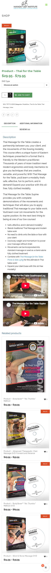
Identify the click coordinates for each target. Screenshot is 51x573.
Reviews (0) (25, 129)
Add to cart (24, 95)
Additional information (31, 123)
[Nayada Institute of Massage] (25, 5)
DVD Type (6, 81)
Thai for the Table (35, 104)
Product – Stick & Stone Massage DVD (20, 556)
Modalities (26, 104)
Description (9, 123)
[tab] (10, 123)
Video (11, 107)
